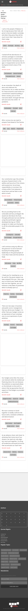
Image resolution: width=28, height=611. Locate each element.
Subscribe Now (14, 586)
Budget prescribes (7, 398)
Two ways (6, 324)
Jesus (20, 108)
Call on (4, 45)
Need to (13, 128)
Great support (19, 294)
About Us (3, 535)
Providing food (9, 234)
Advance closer (7, 452)
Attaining (14, 452)
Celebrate (13, 111)
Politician (23, 10)
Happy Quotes (4, 558)
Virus (8, 128)
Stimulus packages (17, 73)
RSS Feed (3, 542)
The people (10, 45)
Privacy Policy (4, 540)
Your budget (13, 327)
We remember (7, 108)
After (4, 128)
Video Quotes (14, 567)
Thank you (6, 294)
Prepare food (20, 128)
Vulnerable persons (10, 76)
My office (19, 263)
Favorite (5, 48)
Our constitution (8, 199)
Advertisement (4, 537)
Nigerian (5, 20)
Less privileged (8, 237)
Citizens (18, 76)
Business (12, 324)
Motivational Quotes (14, 556)
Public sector (19, 324)
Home (4, 5)
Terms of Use (4, 539)
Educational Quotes (15, 564)
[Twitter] (13, 604)
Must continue (9, 423)
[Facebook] (10, 604)
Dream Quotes (4, 556)
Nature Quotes (22, 558)
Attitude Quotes (13, 558)
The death (15, 108)
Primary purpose (18, 199)
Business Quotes (13, 561)
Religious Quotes (5, 564)
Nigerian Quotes (5, 567)
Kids (22, 45)
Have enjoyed (13, 297)
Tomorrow (20, 452)
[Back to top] (23, 601)
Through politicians (17, 237)
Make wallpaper (20, 48)
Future (17, 426)
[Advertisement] (14, 486)
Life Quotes (4, 553)
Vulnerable (17, 234)
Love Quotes (15, 550)
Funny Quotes (23, 550)
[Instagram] (15, 604)
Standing (12, 294)
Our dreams (13, 454)
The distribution (8, 73)
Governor (13, 266)
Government (10, 202)
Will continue (8, 263)
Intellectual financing (13, 401)
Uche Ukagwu (22, 608)
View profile (5, 21)
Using (14, 263)
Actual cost (15, 398)
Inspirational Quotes (6, 550)
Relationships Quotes (13, 553)
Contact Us (3, 534)
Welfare (17, 202)
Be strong (17, 45)
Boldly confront (10, 426)
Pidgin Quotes (4, 561)
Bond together (17, 423)
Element (21, 398)
